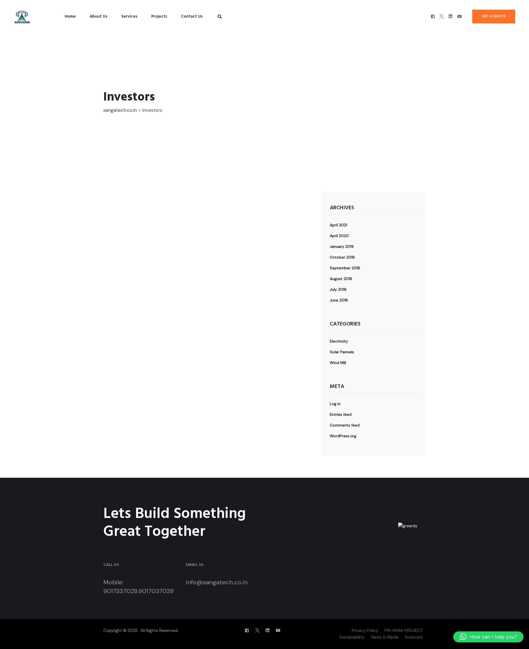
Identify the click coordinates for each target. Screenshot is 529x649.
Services (129, 16)
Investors (414, 637)
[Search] (220, 16)
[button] (488, 636)
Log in (335, 403)
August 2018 (341, 278)
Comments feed (345, 425)
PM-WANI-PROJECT (404, 630)
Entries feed (341, 414)
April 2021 (338, 224)
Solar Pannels (342, 351)
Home (70, 16)
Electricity (339, 341)
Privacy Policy (365, 630)
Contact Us (192, 16)
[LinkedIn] (450, 16)
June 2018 (339, 300)
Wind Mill (338, 362)
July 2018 (338, 289)
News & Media (384, 637)
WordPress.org (343, 435)
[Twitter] (442, 16)
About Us (98, 16)
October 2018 (342, 257)
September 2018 (345, 267)
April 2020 (339, 235)
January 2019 (342, 246)
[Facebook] (433, 16)
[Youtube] (460, 16)
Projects (159, 16)
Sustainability (352, 637)
